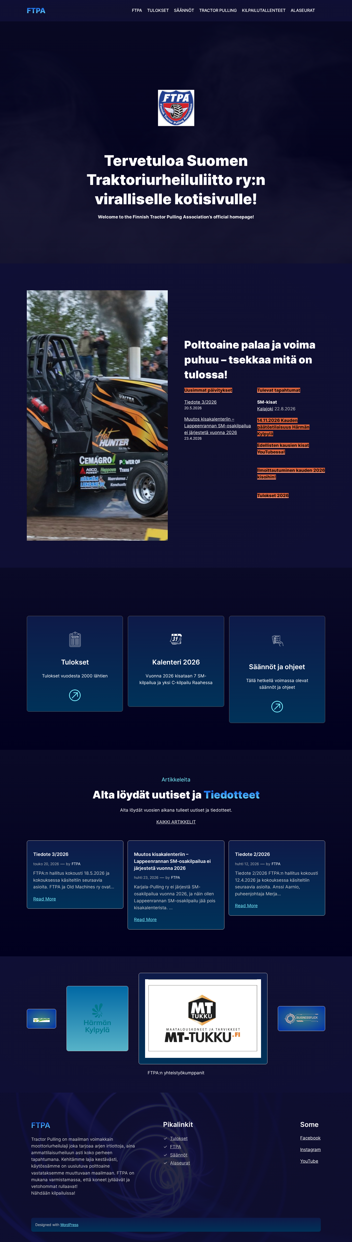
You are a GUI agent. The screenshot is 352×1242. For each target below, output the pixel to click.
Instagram (310, 1149)
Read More (44, 898)
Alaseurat (180, 1163)
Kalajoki (265, 408)
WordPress (69, 1224)
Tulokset (179, 1138)
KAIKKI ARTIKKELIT (176, 821)
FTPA (36, 10)
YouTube (309, 1161)
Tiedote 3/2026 (200, 402)
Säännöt (178, 1155)
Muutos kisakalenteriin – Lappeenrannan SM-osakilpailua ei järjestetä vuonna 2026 (217, 425)
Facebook (310, 1138)
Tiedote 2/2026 (252, 854)
